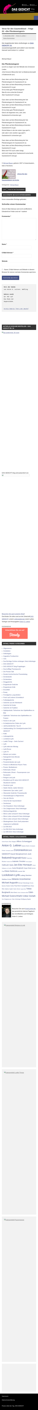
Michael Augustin (10, 882)
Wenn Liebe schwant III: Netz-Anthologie (16, 816)
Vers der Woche (8, 798)
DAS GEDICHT (8, 664)
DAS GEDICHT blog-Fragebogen (14, 666)
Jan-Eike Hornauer (23, 865)
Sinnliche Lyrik (8, 785)
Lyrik (4, 189)
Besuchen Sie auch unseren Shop (13, 614)
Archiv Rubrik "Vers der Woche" (16, 309)
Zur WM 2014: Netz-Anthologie (13, 832)
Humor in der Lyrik (9, 721)
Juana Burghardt (17, 868)
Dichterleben (7, 679)
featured (6, 857)
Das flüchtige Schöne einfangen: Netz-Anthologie (19, 661)
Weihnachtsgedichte (10, 811)
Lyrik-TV (6, 752)
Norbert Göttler (10, 886)
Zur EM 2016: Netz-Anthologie (13, 829)
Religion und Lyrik (9, 777)
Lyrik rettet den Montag (10, 746)
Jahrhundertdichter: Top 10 (12, 726)
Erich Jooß (27, 854)
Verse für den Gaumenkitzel (16, 189)
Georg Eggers (29, 861)
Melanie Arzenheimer (21, 879)
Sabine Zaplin (9, 889)
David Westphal (16, 854)
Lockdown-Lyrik (8, 739)
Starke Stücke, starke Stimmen (13, 788)
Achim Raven (5, 841)
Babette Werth (25, 846)
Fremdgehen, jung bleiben (12, 695)
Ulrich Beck (13, 892)
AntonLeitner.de (30, 908)
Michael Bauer (8, 163)
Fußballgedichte (8, 700)
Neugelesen (7, 759)
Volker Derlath (29, 896)
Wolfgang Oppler (26, 899)
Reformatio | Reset (9, 770)
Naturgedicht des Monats (11, 757)
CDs (4, 659)
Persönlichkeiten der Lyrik (11, 762)
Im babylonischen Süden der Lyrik (14, 723)
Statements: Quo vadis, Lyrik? (13, 790)
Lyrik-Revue (7, 749)
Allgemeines (7, 648)
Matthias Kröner (6, 879)
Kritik (5, 733)
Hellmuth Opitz (7, 865)
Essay (5, 692)
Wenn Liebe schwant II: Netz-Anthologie (16, 814)
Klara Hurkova (11, 871)
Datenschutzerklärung (8, 1400)
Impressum (5, 1396)
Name (4, 244)
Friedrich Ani (9, 861)
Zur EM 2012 (7, 826)
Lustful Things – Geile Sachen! (13, 741)
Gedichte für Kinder (9, 705)
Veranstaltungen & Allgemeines (13, 795)
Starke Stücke (16, 889)
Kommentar (6, 216)
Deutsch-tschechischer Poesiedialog (15, 674)
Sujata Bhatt (23, 889)
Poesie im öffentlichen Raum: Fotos (15, 764)
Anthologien (7, 653)
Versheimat (7, 803)
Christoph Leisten (9, 850)
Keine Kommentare (9, 38)
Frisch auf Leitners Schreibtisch (13, 697)
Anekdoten (6, 651)
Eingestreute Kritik (9, 687)
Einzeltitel (6, 690)
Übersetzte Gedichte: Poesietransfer (15, 793)
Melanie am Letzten (9, 754)
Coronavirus (21, 849)
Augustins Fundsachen (10, 656)
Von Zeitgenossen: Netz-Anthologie (15, 808)
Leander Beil (21, 871)
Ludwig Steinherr (26, 875)
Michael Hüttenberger (24, 883)
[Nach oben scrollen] (34, 1406)
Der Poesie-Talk (8, 671)
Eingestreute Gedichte (10, 684)
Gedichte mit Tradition (10, 708)
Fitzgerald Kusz (18, 858)
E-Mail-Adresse (7, 252)
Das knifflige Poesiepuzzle (12, 669)
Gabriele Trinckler (18, 861)
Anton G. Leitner (21, 35)
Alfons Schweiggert (24, 841)
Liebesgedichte (8, 736)
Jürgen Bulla (27, 868)
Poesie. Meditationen (10, 767)
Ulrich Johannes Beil (23, 892)
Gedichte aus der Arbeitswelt (12, 702)
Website (4, 261)
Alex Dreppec (12, 841)
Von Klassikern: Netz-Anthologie (14, 806)
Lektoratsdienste (19, 619)
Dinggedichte (7, 682)
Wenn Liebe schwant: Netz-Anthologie (15, 819)
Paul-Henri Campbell (20, 886)
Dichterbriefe (7, 677)
